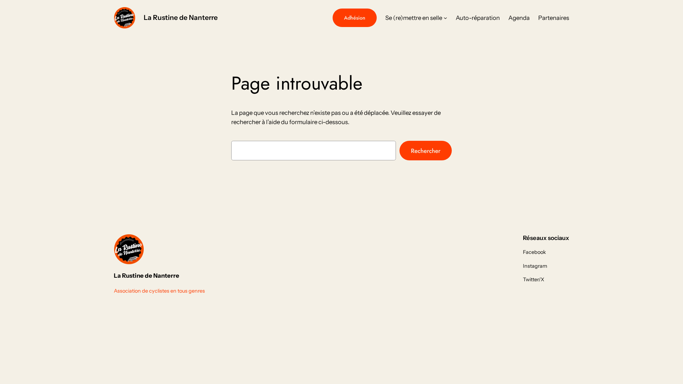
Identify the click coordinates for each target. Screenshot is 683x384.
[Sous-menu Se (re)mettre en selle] (445, 18)
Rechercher (425, 150)
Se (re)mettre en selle (413, 17)
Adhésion (354, 17)
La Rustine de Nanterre (181, 17)
